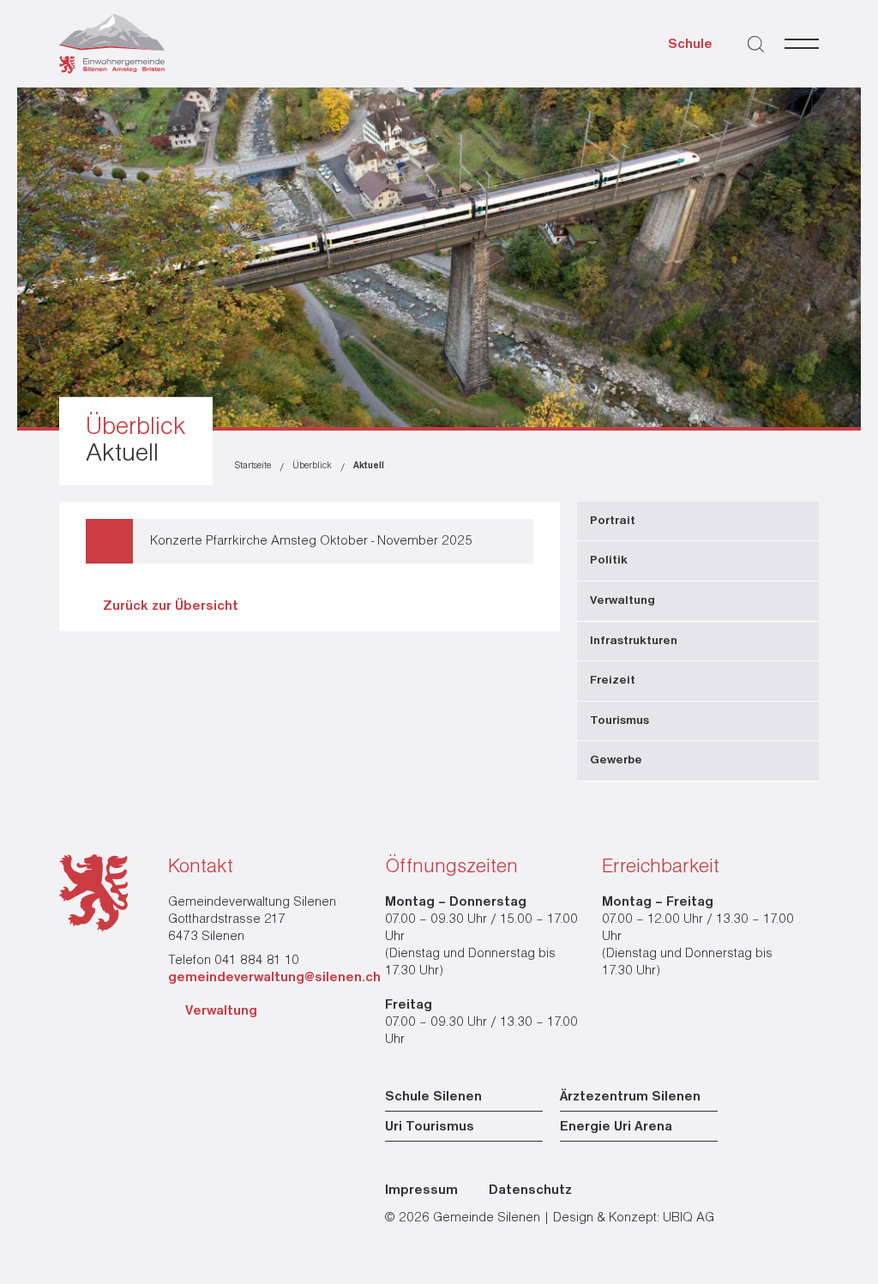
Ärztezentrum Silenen (630, 1097)
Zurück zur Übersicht (170, 606)
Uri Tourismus (429, 1127)
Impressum (421, 1191)
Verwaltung (221, 1011)
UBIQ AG (688, 1218)
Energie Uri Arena (616, 1127)
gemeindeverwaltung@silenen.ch (274, 978)
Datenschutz (530, 1191)
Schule (690, 45)
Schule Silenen (433, 1097)
